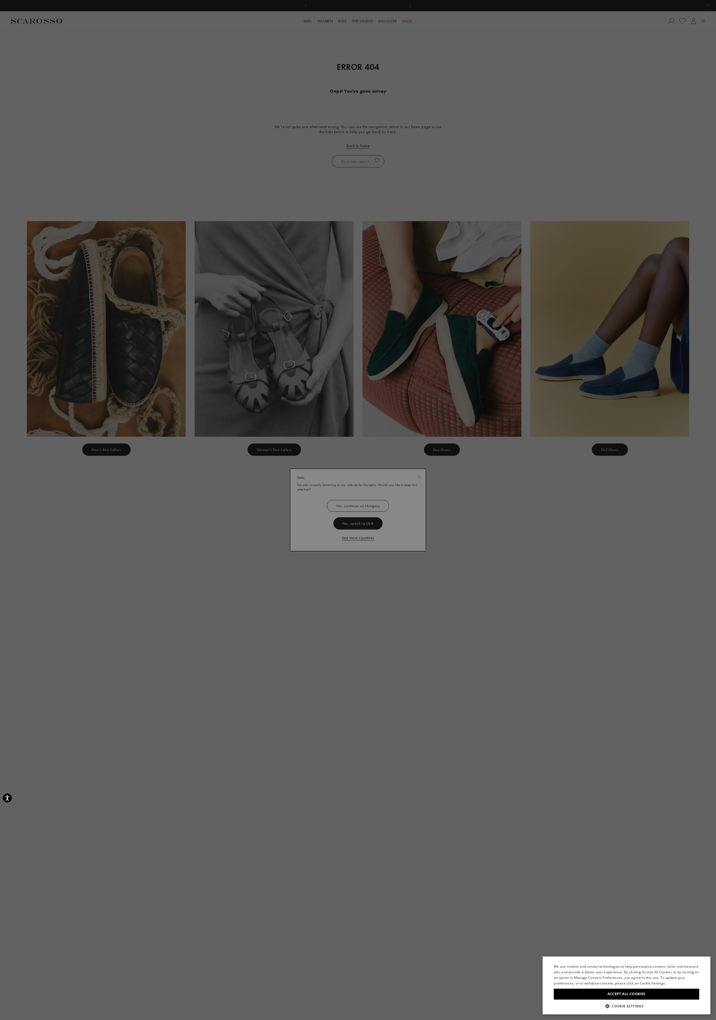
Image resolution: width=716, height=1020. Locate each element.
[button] (626, 1006)
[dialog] (358, 510)
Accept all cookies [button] (626, 993)
